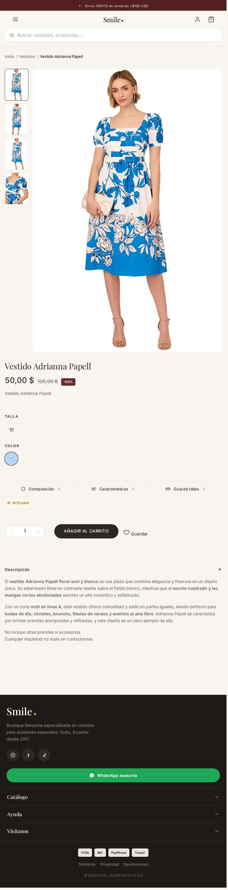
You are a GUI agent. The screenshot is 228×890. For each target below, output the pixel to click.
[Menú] (15, 19)
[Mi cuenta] (197, 19)
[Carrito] (211, 19)
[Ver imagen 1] (16, 85)
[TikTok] (44, 755)
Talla (11, 416)
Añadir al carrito (86, 530)
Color (12, 446)
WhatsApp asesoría (117, 775)
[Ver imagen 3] (16, 154)
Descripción (17, 569)
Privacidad (109, 864)
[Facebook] (28, 755)
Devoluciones (136, 864)
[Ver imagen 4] (16, 188)
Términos (86, 864)
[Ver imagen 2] (16, 119)
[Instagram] (13, 755)
